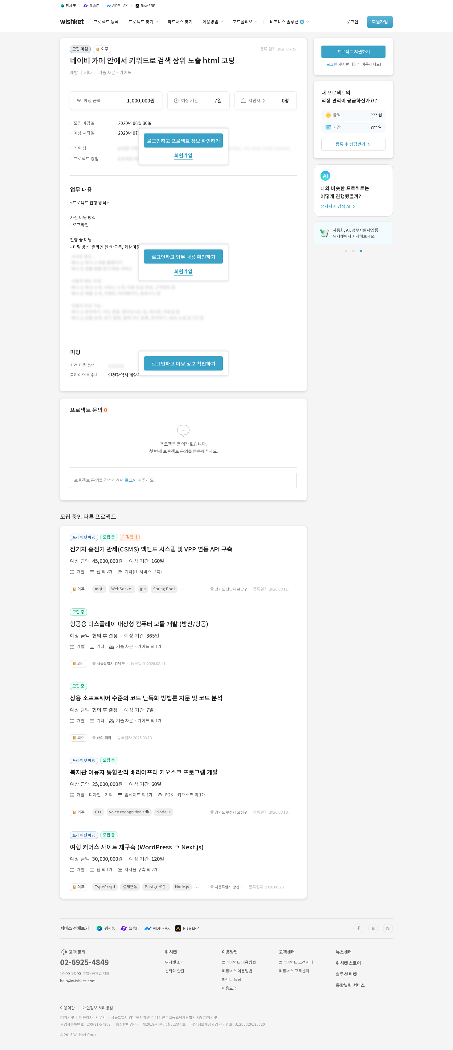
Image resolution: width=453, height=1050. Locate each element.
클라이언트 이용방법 (239, 962)
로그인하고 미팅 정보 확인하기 (183, 364)
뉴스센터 (344, 952)
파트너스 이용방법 (237, 971)
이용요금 (229, 988)
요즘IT (134, 928)
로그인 (131, 480)
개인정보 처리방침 (98, 1008)
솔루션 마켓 (346, 974)
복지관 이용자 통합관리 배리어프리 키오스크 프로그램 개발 (144, 772)
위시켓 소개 (174, 962)
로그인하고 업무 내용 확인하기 (183, 257)
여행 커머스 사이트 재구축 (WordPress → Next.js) (137, 847)
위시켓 (109, 928)
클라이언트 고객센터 (296, 962)
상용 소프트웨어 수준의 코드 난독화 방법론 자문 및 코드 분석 (146, 698)
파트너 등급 (231, 979)
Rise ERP (191, 928)
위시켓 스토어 (348, 963)
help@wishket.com (78, 981)
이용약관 (67, 1008)
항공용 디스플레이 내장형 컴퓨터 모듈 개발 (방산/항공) (139, 624)
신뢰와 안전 (174, 971)
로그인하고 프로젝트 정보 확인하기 (183, 141)
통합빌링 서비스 (350, 985)
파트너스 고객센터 (294, 971)
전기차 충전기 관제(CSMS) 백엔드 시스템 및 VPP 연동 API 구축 (151, 549)
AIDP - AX (161, 928)
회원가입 (183, 155)
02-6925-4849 (84, 962)
